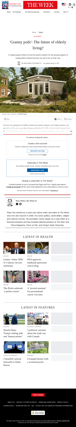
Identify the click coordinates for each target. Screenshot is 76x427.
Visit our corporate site (63, 421)
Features (37, 36)
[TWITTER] (17, 204)
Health (41, 32)
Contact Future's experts (26, 402)
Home (34, 32)
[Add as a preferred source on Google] (38, 413)
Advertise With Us (23, 406)
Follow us (59, 119)
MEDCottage (23, 114)
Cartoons (56, 12)
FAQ (32, 406)
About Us (11, 402)
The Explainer (17, 12)
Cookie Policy (8, 406)
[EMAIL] (21, 204)
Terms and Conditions (47, 402)
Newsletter (69, 119)
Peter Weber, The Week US (32, 63)
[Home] (9, 12)
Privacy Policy (62, 402)
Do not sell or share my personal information (54, 406)
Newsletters (46, 12)
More (65, 12)
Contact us (54, 190)
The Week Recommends (32, 12)
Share (8, 119)
